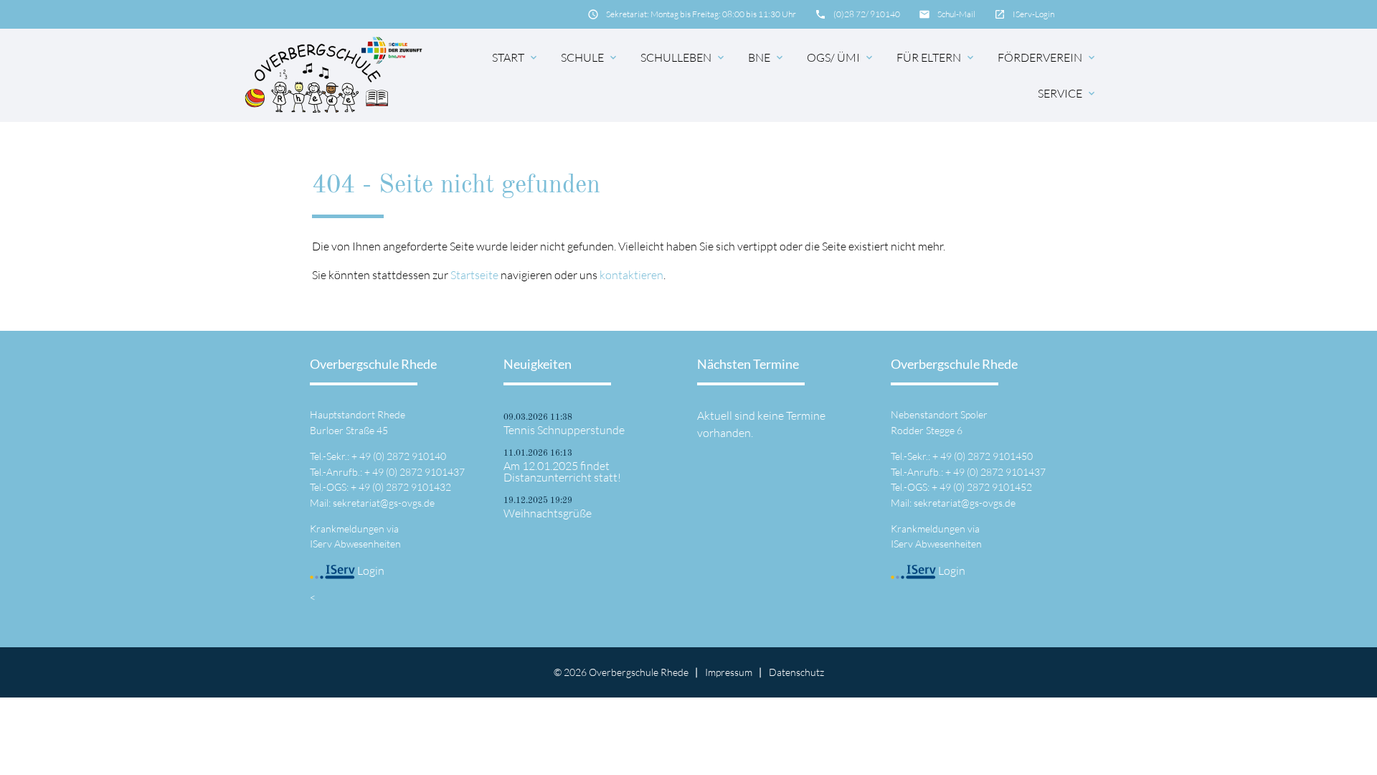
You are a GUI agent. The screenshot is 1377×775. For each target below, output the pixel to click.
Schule (590, 57)
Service (1067, 93)
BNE (766, 57)
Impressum (728, 672)
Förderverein (1047, 57)
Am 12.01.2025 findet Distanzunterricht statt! (562, 471)
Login (369, 570)
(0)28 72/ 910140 (866, 14)
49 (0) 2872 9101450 (986, 456)
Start (515, 57)
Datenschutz (796, 672)
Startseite (474, 275)
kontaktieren (631, 275)
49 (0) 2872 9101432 (405, 487)
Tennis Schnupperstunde (564, 430)
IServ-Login (1033, 14)
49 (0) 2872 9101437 (418, 472)
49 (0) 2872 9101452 (986, 487)
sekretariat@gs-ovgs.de (384, 503)
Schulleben (683, 57)
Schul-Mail (956, 14)
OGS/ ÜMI (841, 57)
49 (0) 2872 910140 (402, 456)
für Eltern (936, 57)
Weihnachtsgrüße (547, 513)
